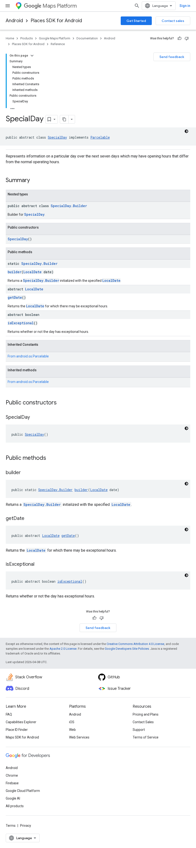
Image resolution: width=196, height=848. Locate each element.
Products (26, 38)
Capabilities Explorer (21, 722)
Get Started (136, 21)
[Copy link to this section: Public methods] (51, 458)
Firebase (12, 783)
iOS (71, 722)
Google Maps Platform (54, 38)
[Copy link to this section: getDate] (29, 519)
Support (139, 730)
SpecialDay (57, 137)
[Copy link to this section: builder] (25, 473)
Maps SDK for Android (22, 737)
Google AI (13, 798)
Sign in (185, 6)
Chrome (12, 775)
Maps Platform (60, 6)
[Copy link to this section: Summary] (34, 180)
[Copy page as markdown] (64, 119)
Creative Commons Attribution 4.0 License (135, 644)
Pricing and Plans (145, 714)
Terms (11, 825)
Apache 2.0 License (62, 648)
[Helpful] (179, 38)
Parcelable (100, 137)
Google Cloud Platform (23, 791)
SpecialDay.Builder (69, 206)
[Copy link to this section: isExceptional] (39, 564)
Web (72, 730)
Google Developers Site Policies (127, 648)
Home (10, 38)
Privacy (25, 825)
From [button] (28, 356)
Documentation (87, 38)
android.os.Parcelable (32, 356)
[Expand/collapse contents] (32, 55)
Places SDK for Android (56, 21)
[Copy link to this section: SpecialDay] (34, 417)
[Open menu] (7, 5)
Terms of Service (145, 737)
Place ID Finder (17, 730)
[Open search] (137, 6)
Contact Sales (143, 722)
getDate (15, 297)
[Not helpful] (186, 38)
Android (14, 21)
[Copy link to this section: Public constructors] (61, 403)
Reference (58, 44)
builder (15, 272)
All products (15, 806)
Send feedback (171, 57)
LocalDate (32, 272)
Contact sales (173, 21)
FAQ (9, 714)
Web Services (79, 737)
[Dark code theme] (186, 131)
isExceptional (21, 323)
